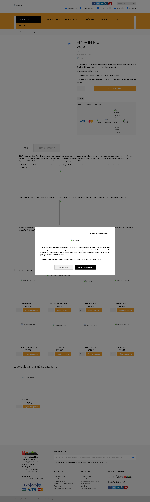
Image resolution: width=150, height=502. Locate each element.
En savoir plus (64, 267)
